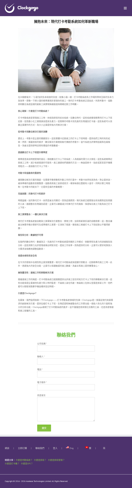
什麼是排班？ (40, 460)
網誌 (7, 448)
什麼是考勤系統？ (24, 460)
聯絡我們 (39, 448)
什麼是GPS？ (27, 463)
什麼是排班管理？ (56, 460)
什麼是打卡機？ (12, 463)
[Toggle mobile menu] (125, 8)
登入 (55, 448)
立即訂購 (22, 448)
